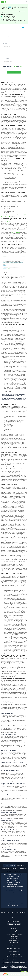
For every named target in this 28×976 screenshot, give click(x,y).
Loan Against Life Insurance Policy (17, 903)
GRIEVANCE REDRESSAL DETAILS (19, 917)
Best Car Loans (7, 901)
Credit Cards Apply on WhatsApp (13, 876)
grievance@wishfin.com (14, 940)
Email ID (4, 51)
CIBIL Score (17, 871)
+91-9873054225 (14, 949)
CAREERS (16, 912)
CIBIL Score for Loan (19, 886)
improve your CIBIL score (20, 588)
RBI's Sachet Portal (14, 942)
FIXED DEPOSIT (9, 871)
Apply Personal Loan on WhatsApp (13, 880)
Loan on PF (10, 905)
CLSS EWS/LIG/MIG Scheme (13, 892)
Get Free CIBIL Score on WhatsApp (13, 882)
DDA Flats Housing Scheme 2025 (13, 884)
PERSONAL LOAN (5, 868)
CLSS (20, 890)
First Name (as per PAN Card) (8, 36)
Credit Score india (7, 874)
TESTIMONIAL (5, 915)
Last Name (5, 43)
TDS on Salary (17, 905)
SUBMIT (14, 72)
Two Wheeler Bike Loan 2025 (9, 897)
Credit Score (10, 221)
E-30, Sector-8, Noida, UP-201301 (14, 948)
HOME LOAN (14, 868)
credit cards (17, 232)
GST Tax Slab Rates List (11, 890)
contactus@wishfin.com (14, 951)
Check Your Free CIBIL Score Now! (17, 974)
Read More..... (3, 970)
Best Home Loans (18, 899)
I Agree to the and (13, 67)
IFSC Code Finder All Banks (13, 888)
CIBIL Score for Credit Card (8, 886)
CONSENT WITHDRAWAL (7, 917)
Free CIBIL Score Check (17, 874)
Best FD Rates (14, 901)
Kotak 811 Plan (19, 897)
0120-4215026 (14, 938)
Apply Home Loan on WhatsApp (13, 878)
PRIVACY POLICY (20, 915)
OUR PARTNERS (13, 915)
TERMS (12, 912)
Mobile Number (6, 58)
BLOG (8, 912)
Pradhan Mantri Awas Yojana (13, 894)
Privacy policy (14, 66)
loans (12, 232)
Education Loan (6, 903)
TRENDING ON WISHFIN (8, 865)
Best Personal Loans (9, 899)
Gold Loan (20, 901)
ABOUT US (3, 912)
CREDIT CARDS (19, 865)
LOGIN (15, 11)
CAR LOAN (22, 868)
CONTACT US (22, 912)
